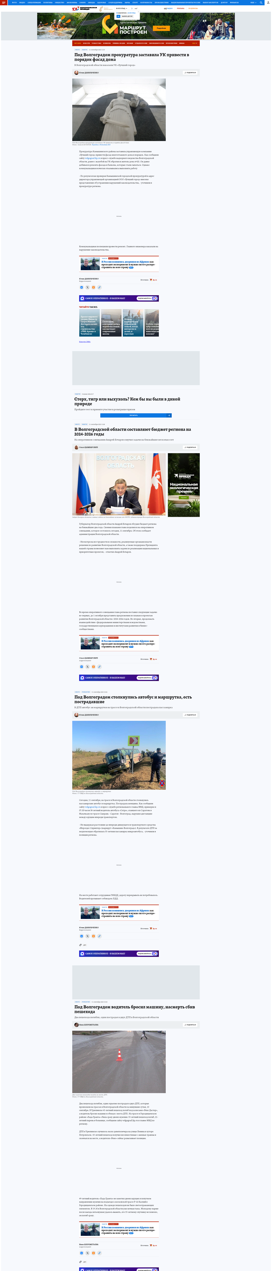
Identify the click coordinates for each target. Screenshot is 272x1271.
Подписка (193, 8)
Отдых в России (141, 43)
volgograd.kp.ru (92, 158)
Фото (14, 2)
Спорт (135, 2)
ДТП (85, 945)
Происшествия (162, 2)
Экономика (72, 2)
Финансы (234, 2)
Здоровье (101, 2)
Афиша (181, 43)
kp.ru (155, 280)
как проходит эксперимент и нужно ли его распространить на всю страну (128, 264)
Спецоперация (34, 2)
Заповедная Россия (156, 43)
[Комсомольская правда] (84, 8)
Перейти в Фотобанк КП (101, 144)
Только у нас (96, 43)
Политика (47, 2)
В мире (83, 2)
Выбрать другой (127, 16)
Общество (59, 2)
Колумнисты (146, 2)
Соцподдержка (115, 2)
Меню (3, 2)
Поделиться (191, 72)
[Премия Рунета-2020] (105, 8)
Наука (127, 2)
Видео (22, 2)
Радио (170, 8)
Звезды (91, 2)
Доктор (224, 2)
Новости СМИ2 (85, 342)
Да (118, 16)
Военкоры (107, 43)
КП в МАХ (130, 43)
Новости (86, 43)
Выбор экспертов (210, 2)
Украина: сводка (119, 43)
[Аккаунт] (268, 2)
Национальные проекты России (185, 2)
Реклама (180, 8)
